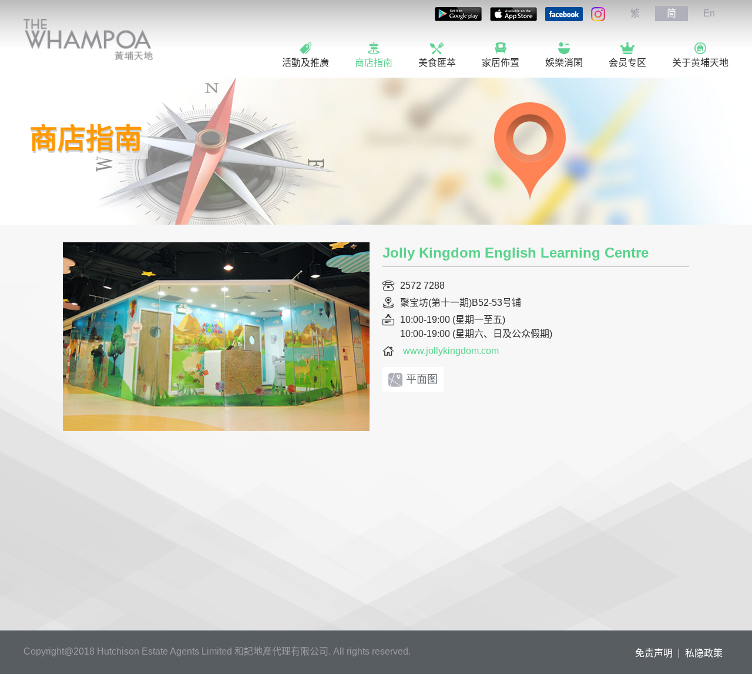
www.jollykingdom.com (451, 351)
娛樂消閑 (564, 63)
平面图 (422, 379)
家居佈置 (500, 63)
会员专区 (627, 63)
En (709, 13)
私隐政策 (704, 653)
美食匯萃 (437, 63)
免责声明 (654, 653)
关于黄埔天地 (700, 63)
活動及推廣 (305, 63)
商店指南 (373, 63)
